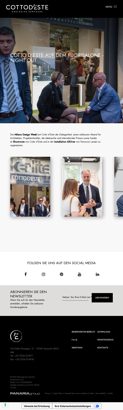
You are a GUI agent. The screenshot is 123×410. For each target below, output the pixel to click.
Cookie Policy (57, 393)
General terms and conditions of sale (79, 393)
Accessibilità (100, 393)
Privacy (47, 393)
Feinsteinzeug (105, 339)
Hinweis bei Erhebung (37, 406)
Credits (110, 393)
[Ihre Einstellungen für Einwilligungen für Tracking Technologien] (5, 405)
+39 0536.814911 (24, 355)
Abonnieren (102, 297)
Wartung (77, 347)
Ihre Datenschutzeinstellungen (73, 406)
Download (103, 331)
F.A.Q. (75, 339)
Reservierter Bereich (83, 331)
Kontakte (102, 347)
